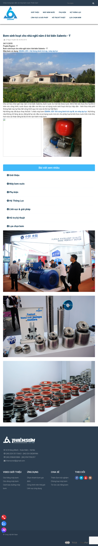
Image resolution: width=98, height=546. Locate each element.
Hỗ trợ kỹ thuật (58, 17)
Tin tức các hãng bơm (59, 485)
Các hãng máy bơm (11, 478)
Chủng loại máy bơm (59, 481)
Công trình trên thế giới (36, 485)
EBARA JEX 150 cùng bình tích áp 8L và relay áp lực (66, 111)
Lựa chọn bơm (75, 17)
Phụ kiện (62, 12)
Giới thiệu (35, 12)
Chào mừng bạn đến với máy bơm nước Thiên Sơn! (20, 3)
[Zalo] (3, 523)
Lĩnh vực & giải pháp (39, 17)
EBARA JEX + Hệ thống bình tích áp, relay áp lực (38, 51)
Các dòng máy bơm (11, 481)
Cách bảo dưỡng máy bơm (11, 486)
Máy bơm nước (49, 12)
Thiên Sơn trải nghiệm (60, 478)
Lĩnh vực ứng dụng (34, 488)
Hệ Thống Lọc (75, 12)
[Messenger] (3, 530)
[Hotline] (4, 517)
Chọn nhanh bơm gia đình (35, 479)
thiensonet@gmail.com (15, 461)
